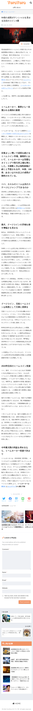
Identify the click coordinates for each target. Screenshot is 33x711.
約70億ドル (21, 208)
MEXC (3, 80)
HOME (18, 703)
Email (4, 580)
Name (4, 572)
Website (5, 588)
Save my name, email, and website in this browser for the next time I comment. (16, 597)
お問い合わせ (16, 7)
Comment (5, 549)
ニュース (13, 506)
